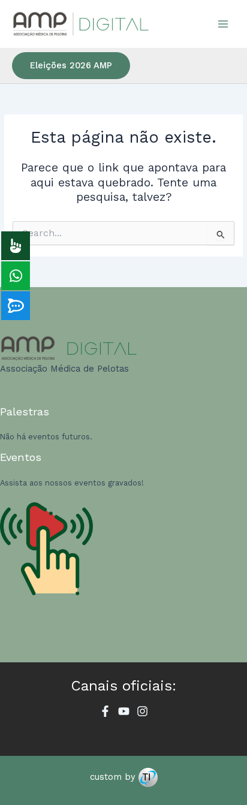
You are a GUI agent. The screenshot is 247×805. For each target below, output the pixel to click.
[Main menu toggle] (223, 23)
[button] (71, 65)
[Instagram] (142, 711)
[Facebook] (105, 711)
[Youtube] (123, 711)
